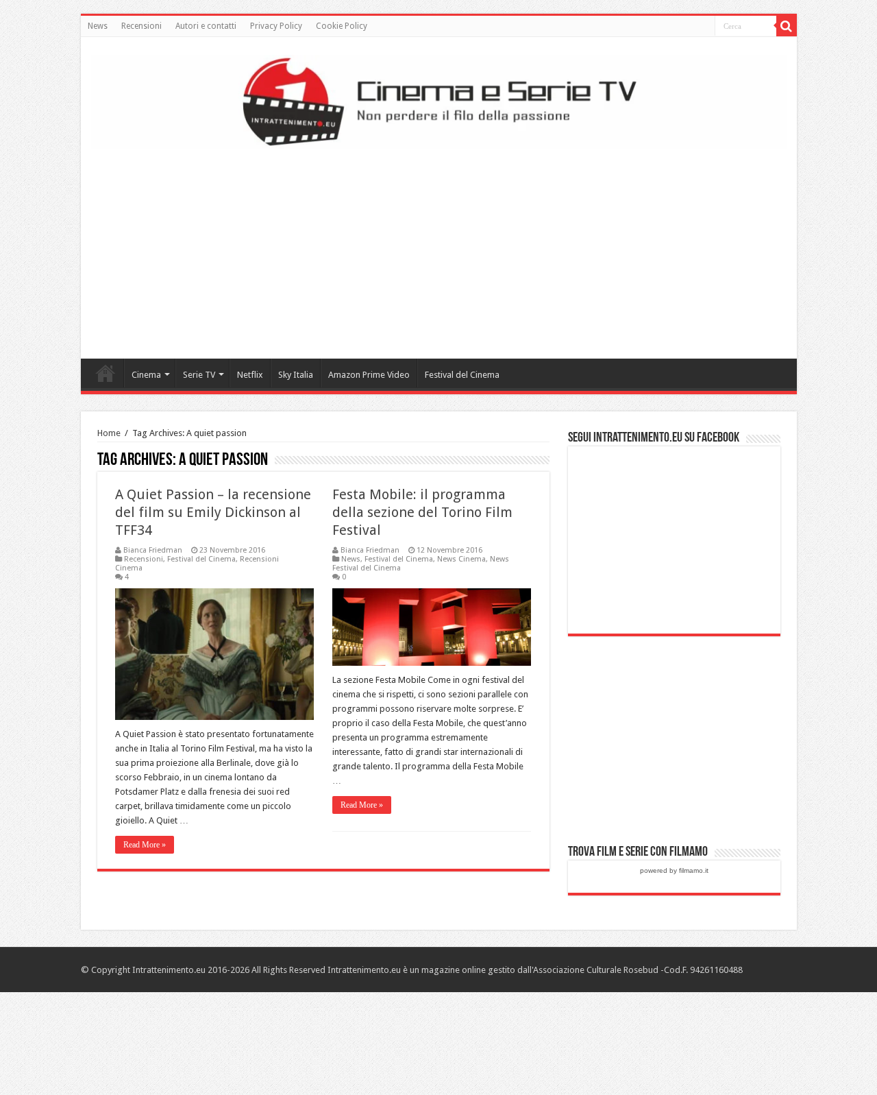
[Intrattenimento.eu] (439, 99)
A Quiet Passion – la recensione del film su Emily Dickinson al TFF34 (213, 512)
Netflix (250, 375)
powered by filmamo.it (674, 870)
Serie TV (199, 375)
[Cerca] (786, 26)
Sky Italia (295, 375)
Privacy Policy (276, 26)
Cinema (146, 375)
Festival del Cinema (462, 375)
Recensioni (141, 26)
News (98, 26)
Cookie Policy (341, 26)
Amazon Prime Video (369, 375)
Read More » (144, 845)
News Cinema (461, 559)
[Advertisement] (438, 249)
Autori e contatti (205, 26)
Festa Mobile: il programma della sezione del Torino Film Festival (422, 512)
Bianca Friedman (152, 550)
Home (105, 373)
